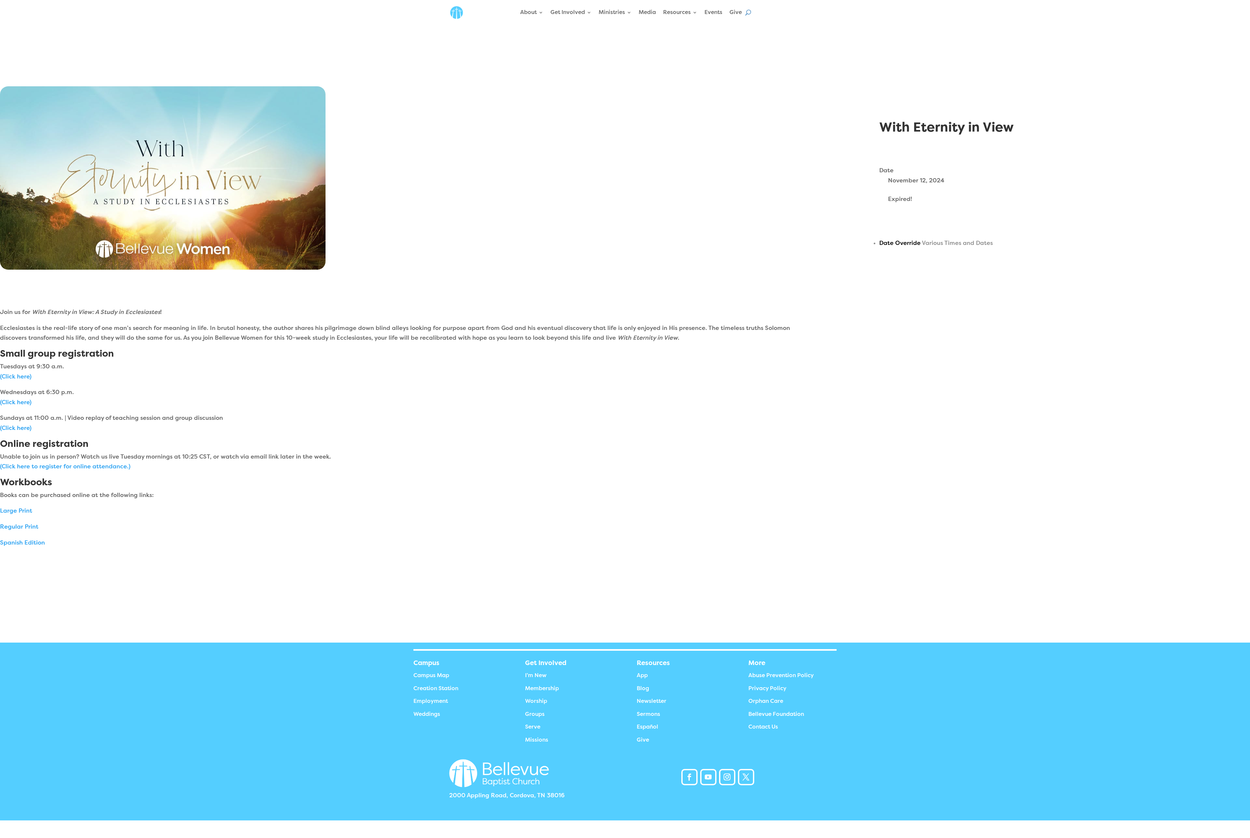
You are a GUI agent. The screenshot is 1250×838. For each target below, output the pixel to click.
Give (735, 12)
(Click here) (16, 376)
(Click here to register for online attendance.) (65, 466)
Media (647, 12)
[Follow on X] (746, 777)
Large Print (16, 510)
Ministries (612, 12)
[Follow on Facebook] (689, 777)
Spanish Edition (22, 542)
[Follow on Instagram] (727, 777)
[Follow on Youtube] (708, 777)
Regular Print (19, 526)
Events (713, 12)
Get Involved (567, 12)
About (528, 12)
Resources (677, 12)
